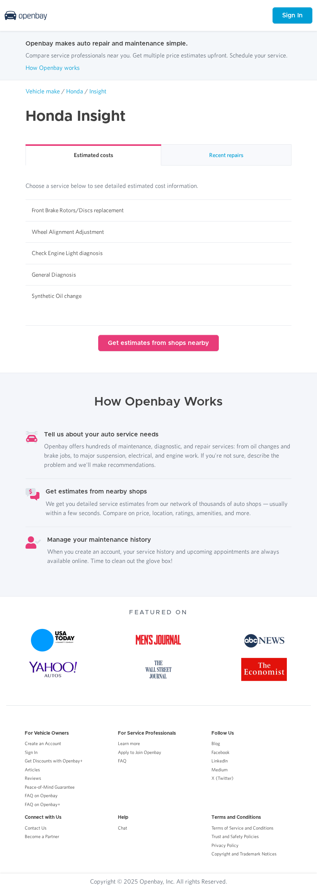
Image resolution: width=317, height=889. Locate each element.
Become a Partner (42, 836)
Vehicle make (43, 91)
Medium (219, 769)
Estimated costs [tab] (93, 155)
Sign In (292, 15)
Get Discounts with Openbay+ (54, 760)
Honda (74, 91)
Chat (122, 827)
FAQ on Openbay (41, 795)
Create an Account (43, 743)
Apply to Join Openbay (139, 752)
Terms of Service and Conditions (242, 827)
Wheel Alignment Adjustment (68, 231)
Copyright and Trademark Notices (243, 853)
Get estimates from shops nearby (158, 343)
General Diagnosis (54, 274)
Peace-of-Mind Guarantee (50, 786)
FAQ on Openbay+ (42, 804)
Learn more (129, 743)
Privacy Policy (225, 845)
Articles (32, 769)
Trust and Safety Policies (235, 836)
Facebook (220, 752)
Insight (97, 91)
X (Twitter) (222, 778)
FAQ (122, 760)
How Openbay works (53, 67)
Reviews (33, 778)
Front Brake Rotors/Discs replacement (78, 210)
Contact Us (35, 827)
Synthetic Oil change (57, 295)
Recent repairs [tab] (226, 155)
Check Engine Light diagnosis (67, 253)
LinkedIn (219, 760)
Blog (215, 743)
